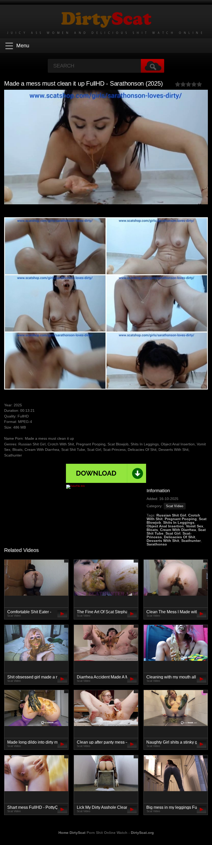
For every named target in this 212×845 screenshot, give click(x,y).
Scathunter (191, 541)
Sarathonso (157, 544)
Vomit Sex (194, 526)
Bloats (152, 530)
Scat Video (174, 506)
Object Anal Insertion (165, 526)
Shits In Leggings (178, 522)
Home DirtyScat (72, 833)
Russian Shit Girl (171, 515)
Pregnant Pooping (181, 519)
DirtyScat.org (142, 833)
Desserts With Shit (163, 541)
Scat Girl (172, 533)
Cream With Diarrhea (178, 530)
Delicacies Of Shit (179, 537)
